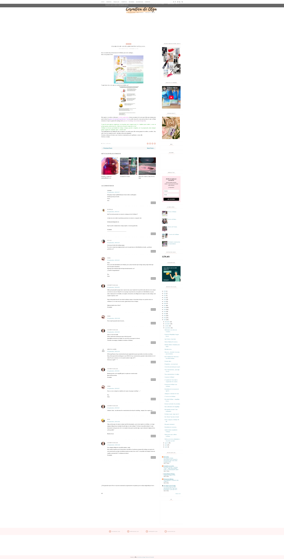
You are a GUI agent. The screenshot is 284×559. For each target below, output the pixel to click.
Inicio (102, 1)
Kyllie (109, 240)
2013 (165, 313)
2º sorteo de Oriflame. (173, 234)
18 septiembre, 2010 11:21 (113, 211)
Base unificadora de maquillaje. (172, 406)
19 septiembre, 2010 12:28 (113, 351)
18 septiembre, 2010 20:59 (113, 318)
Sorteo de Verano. (172, 226)
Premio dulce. (168, 361)
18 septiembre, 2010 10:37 (113, 192)
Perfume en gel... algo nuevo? (172, 414)
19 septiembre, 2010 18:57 (113, 388)
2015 (165, 309)
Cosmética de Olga (141, 557)
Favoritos (108, 1)
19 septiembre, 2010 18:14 (113, 371)
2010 (165, 319)
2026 (165, 291)
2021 (165, 297)
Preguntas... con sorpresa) (171, 364)
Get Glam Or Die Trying (170, 485)
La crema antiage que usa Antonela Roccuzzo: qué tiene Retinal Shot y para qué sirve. (170, 488)
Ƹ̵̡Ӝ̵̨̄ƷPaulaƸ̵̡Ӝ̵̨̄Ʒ (111, 349)
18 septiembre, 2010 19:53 (113, 287)
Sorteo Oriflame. (172, 211)
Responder (153, 202)
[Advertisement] (142, 25)
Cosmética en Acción (169, 466)
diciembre (167, 321)
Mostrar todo (178, 493)
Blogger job (139, 1)
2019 (165, 301)
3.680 (116, 531)
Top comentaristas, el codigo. (172, 374)
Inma (109, 258)
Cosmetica (124, 1)
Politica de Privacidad (149, 557)
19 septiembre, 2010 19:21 (113, 408)
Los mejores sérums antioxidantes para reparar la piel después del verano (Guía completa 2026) (170, 460)
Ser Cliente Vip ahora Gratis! (172, 417)
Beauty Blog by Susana (169, 474)
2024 (165, 293)
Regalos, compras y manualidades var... (106, 177)
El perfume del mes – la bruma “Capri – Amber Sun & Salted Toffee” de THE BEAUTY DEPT (171, 468)
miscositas (166, 456)
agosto (166, 443)
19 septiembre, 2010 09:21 (113, 332)
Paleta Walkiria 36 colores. (171, 342)
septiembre (168, 327)
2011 (165, 317)
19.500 (153, 531)
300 (171, 531)
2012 (165, 315)
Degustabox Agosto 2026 (169, 475)
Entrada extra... (168, 349)
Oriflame (128, 43)
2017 (165, 305)
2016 (165, 307)
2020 (165, 299)
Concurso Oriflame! (169, 377)
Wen (108, 419)
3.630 (134, 531)
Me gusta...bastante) (169, 424)
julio (166, 445)
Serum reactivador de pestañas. (172, 404)
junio (166, 447)
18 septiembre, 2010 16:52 (113, 260)
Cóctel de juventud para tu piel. (172, 367)
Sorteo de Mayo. (172, 219)
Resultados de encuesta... (171, 427)
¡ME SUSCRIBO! (171, 199)
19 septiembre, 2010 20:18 (113, 421)
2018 (165, 303)
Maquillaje (116, 1)
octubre (167, 325)
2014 (165, 311)
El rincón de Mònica (168, 479)
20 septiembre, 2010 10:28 (113, 445)
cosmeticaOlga (125, 48)
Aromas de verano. (125, 176)
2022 (165, 295)
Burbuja (110, 209)
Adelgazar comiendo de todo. (172, 393)
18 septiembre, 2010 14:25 (113, 242)
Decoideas (131, 1)
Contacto (147, 1)
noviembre (167, 323)
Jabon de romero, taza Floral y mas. (147, 177)
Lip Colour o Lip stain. (170, 339)
